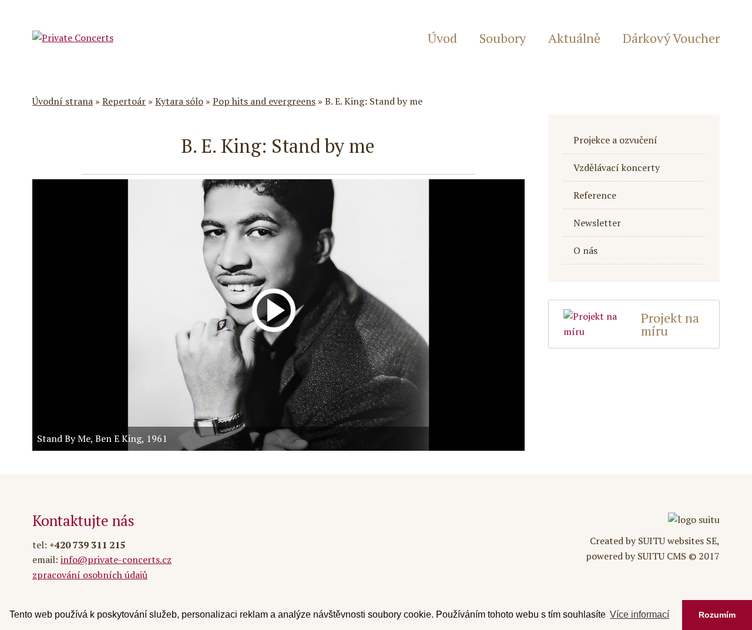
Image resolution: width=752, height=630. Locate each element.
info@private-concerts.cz (116, 559)
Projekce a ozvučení (615, 140)
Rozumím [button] (717, 614)
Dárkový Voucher (671, 38)
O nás (585, 250)
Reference (594, 195)
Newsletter (597, 222)
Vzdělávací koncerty (616, 167)
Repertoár (124, 101)
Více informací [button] (639, 614)
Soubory (502, 38)
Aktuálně (574, 38)
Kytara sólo (179, 101)
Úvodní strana (62, 101)
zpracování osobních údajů (89, 574)
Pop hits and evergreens (264, 101)
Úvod (442, 38)
